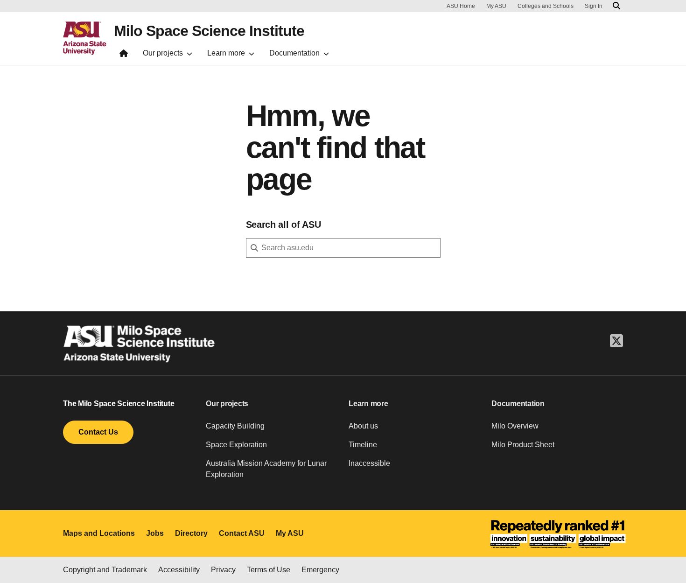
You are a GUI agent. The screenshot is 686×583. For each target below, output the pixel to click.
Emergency (320, 570)
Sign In (593, 6)
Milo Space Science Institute (209, 30)
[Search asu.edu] (616, 6)
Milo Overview (515, 426)
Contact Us (98, 432)
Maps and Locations (99, 533)
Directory (191, 533)
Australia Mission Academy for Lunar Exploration (266, 468)
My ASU (496, 6)
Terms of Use (268, 570)
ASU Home (461, 6)
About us (363, 426)
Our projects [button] (227, 403)
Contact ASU (242, 533)
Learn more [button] (368, 403)
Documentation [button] (518, 403)
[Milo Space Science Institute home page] (123, 55)
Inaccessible (369, 463)
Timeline (363, 445)
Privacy (223, 570)
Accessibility (179, 570)
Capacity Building (235, 426)
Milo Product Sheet (522, 445)
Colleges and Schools (546, 6)
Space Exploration (236, 445)
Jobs (155, 533)
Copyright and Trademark (105, 570)
